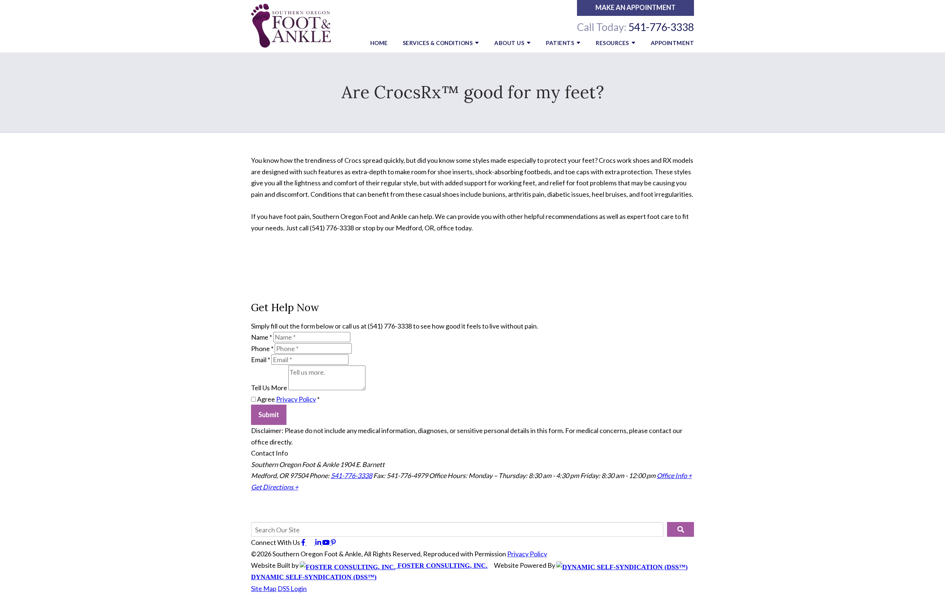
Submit (268, 415)
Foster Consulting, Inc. (442, 565)
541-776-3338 (661, 27)
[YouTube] (326, 542)
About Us (509, 43)
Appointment (672, 43)
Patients (560, 43)
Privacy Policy (296, 399)
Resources (612, 43)
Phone (262, 348)
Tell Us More (269, 388)
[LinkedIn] (318, 542)
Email (260, 360)
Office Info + (674, 475)
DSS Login (292, 588)
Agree (288, 399)
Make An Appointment (635, 7)
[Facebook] (303, 542)
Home (379, 43)
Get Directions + (274, 487)
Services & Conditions (438, 43)
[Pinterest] (333, 542)
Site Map (263, 588)
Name (261, 337)
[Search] (680, 529)
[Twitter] (310, 542)
